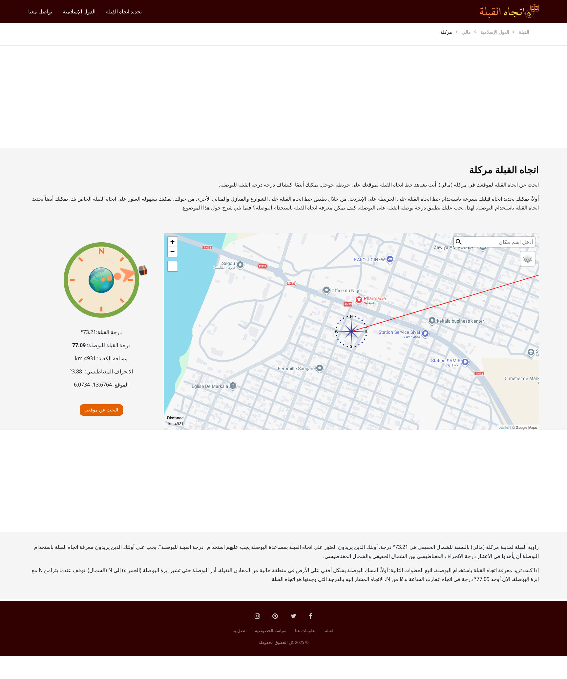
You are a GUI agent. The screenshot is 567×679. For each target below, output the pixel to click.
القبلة (330, 630)
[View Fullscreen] (173, 266)
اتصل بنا (239, 630)
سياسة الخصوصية (270, 630)
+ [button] (172, 242)
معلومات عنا (306, 630)
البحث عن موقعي (101, 410)
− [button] (172, 252)
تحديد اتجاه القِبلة (124, 11)
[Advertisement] (299, 97)
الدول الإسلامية (79, 11)
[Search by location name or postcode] (459, 242)
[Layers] (527, 258)
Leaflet (503, 427)
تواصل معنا (40, 11)
